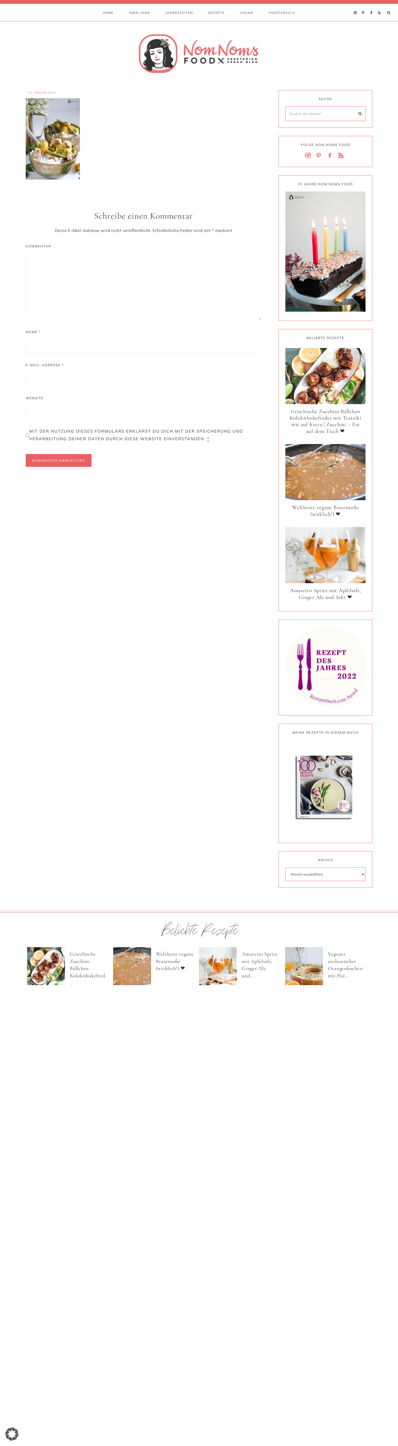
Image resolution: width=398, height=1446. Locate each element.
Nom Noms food (199, 53)
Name (33, 332)
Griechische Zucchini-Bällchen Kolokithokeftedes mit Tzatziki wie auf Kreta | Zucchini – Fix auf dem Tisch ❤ (325, 421)
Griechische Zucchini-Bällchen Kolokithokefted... (88, 968)
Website (35, 398)
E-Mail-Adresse (45, 365)
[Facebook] (372, 6)
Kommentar (38, 246)
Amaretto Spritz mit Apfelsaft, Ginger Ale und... (260, 965)
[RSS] (380, 6)
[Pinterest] (364, 6)
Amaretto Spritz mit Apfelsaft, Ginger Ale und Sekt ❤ (325, 594)
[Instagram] (356, 6)
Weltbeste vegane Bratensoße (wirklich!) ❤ (325, 511)
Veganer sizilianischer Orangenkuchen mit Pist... (345, 965)
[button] (12, 1434)
